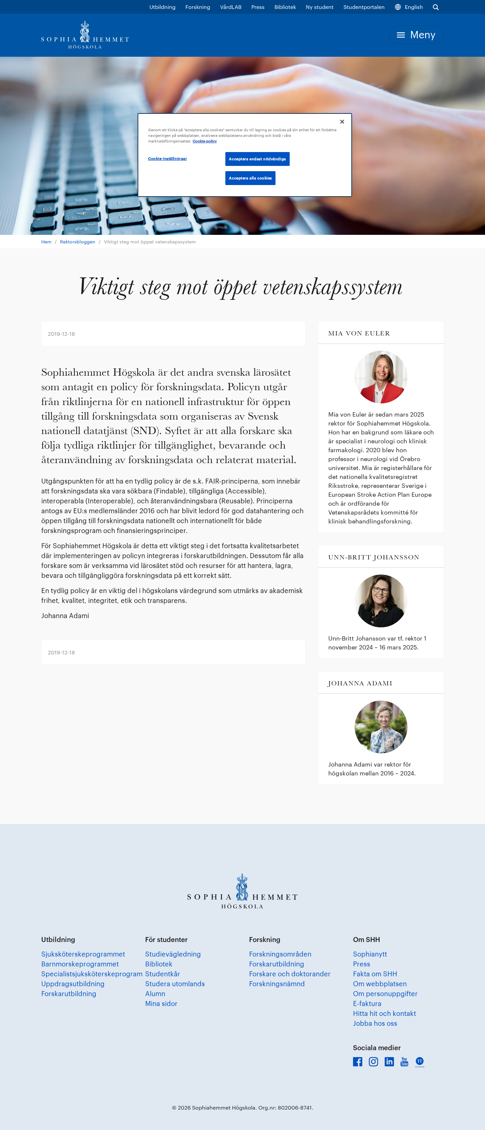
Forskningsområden (280, 954)
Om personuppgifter (385, 993)
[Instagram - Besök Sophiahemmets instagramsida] (373, 1061)
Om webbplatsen (380, 984)
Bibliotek (285, 7)
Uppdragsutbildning (73, 984)
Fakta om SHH (375, 974)
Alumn (155, 993)
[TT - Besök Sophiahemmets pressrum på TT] (419, 1062)
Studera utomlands (175, 984)
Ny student (320, 7)
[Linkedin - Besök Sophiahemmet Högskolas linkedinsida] (389, 1061)
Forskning (197, 7)
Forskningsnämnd (277, 984)
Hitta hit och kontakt (384, 1013)
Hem (46, 241)
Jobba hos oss (375, 1023)
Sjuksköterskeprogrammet (83, 954)
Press (258, 7)
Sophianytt (370, 954)
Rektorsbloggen (77, 241)
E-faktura (367, 1003)
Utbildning (162, 7)
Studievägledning (173, 954)
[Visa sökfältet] (436, 7)
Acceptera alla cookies (250, 178)
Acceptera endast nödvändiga (257, 159)
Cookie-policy (205, 141)
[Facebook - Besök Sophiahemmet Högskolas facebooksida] (357, 1061)
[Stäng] (342, 121)
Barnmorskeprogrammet (80, 964)
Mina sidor (161, 1003)
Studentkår (162, 974)
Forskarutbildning (68, 993)
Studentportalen (364, 7)
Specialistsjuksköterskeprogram (92, 974)
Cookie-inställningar (167, 158)
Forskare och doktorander (290, 974)
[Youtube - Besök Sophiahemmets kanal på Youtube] (404, 1061)
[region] (245, 155)
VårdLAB (231, 7)
